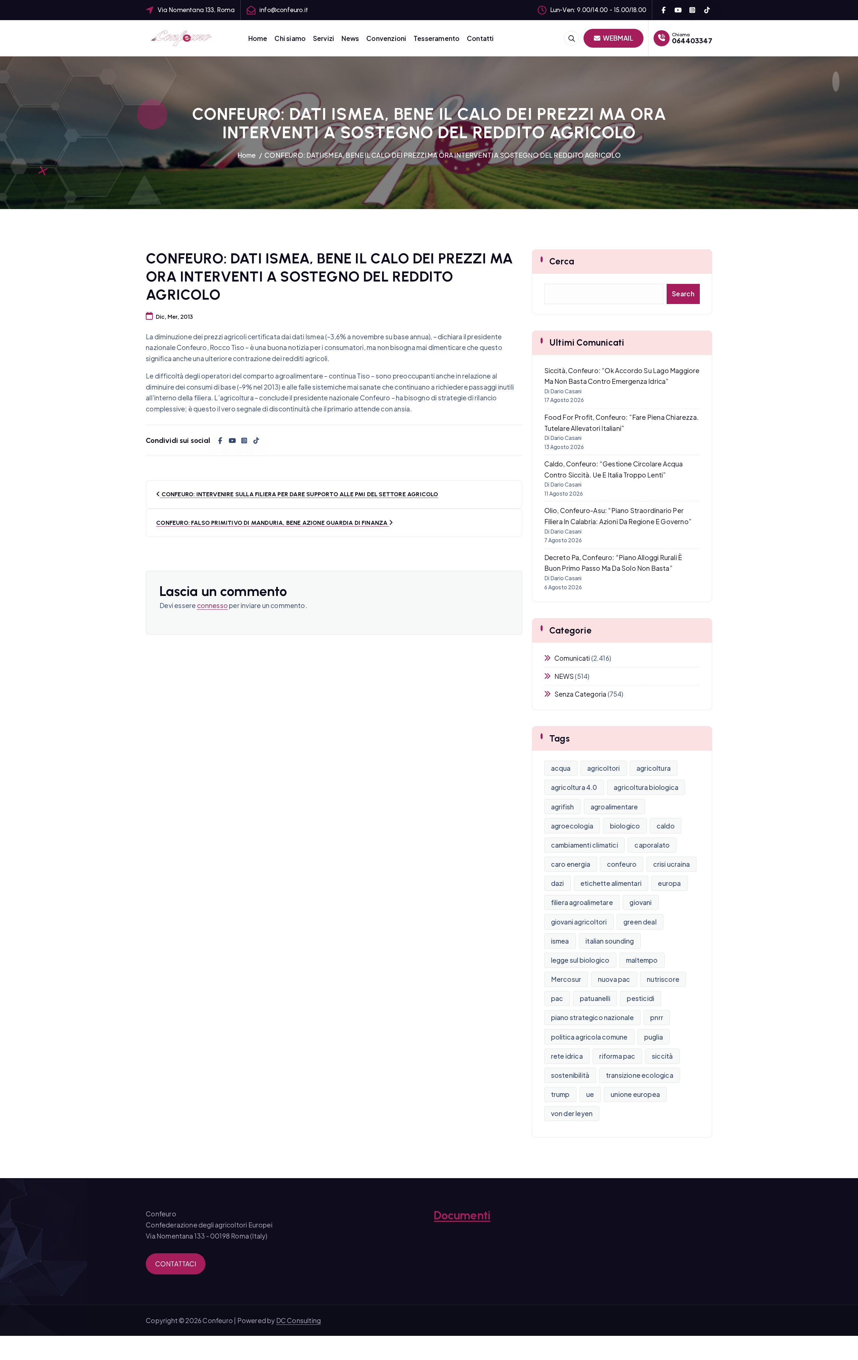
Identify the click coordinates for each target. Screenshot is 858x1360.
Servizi (323, 38)
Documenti (462, 1215)
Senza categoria (580, 694)
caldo (666, 826)
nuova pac (614, 979)
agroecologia (572, 826)
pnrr (656, 1017)
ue (590, 1094)
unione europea (635, 1094)
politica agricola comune (589, 1037)
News (350, 38)
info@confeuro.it (283, 10)
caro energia (570, 864)
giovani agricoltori (579, 922)
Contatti (480, 38)
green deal (640, 922)
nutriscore (663, 979)
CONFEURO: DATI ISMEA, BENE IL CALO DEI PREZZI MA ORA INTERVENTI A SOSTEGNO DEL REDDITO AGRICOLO (442, 155)
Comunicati (572, 658)
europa (669, 883)
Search (683, 294)
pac (557, 998)
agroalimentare (614, 807)
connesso (212, 605)
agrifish (562, 807)
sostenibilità (570, 1075)
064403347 (692, 41)
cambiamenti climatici (584, 845)
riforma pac (617, 1056)
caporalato (652, 845)
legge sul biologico (580, 960)
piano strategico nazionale (592, 1017)
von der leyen (572, 1113)
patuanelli (595, 998)
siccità (662, 1056)
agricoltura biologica (646, 787)
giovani (640, 902)
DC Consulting (298, 1320)
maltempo (642, 960)
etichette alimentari (610, 883)
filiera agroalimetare (582, 902)
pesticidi (640, 998)
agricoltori (603, 768)
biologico (625, 826)
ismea (560, 941)
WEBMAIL (617, 38)
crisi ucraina (671, 864)
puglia (653, 1037)
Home (257, 38)
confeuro (622, 864)
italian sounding (610, 941)
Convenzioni (386, 38)
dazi (557, 883)
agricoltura (653, 768)
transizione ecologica (639, 1075)
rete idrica (567, 1056)
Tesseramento (436, 38)
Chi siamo (290, 38)
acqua (561, 768)
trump (560, 1094)
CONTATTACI (175, 1264)
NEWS (564, 676)
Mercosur (566, 979)
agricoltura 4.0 (574, 787)
